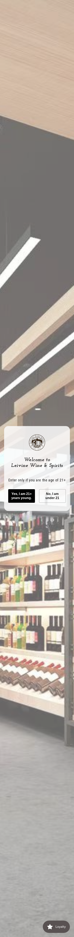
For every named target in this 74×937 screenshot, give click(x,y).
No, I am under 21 (52, 496)
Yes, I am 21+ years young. (21, 496)
